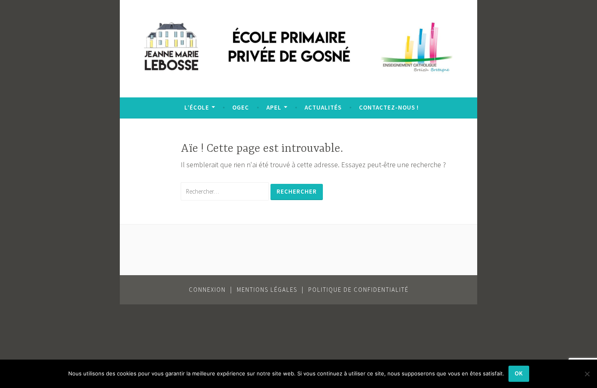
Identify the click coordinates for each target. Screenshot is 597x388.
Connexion (207, 289)
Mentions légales (267, 289)
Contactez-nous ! (389, 107)
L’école (196, 107)
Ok (519, 373)
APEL (273, 107)
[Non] (587, 374)
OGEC (240, 107)
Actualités (323, 107)
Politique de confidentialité (358, 289)
